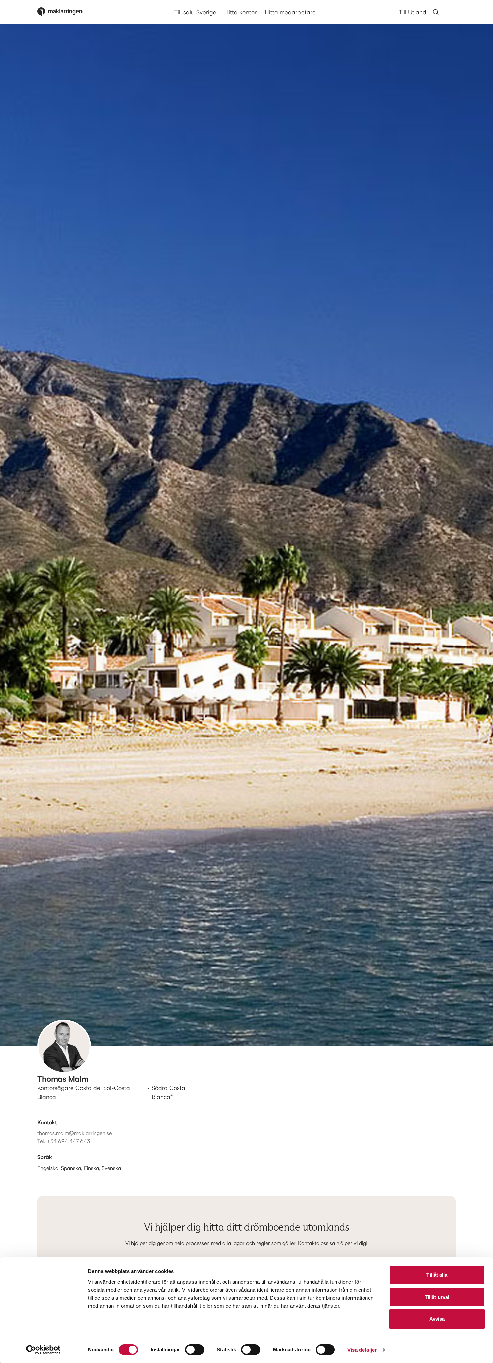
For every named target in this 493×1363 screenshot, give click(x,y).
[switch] (194, 1349)
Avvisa (437, 1319)
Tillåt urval (437, 1297)
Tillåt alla (436, 1275)
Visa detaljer (362, 1350)
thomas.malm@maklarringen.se (74, 1133)
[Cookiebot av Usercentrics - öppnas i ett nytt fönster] (43, 1350)
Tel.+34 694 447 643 (63, 1141)
